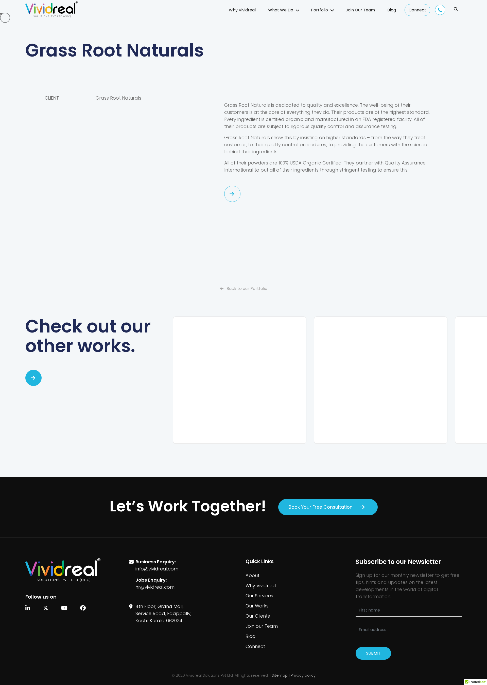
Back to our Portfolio (246, 288)
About (252, 575)
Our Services (259, 596)
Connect (417, 10)
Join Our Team (360, 10)
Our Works (257, 606)
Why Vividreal (242, 10)
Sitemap (280, 675)
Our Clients (258, 616)
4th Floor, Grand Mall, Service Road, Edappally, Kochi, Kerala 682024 (163, 613)
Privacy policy (303, 675)
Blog (391, 10)
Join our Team (262, 626)
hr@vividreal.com (155, 587)
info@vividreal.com (156, 569)
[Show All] (33, 378)
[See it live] (232, 194)
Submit (373, 653)
